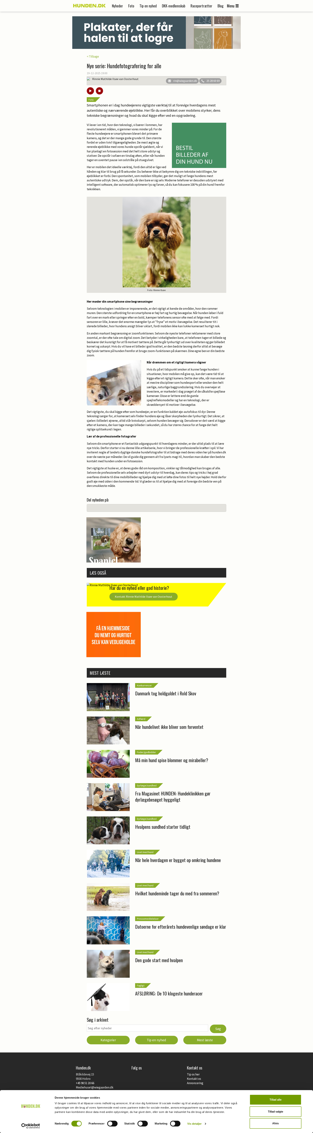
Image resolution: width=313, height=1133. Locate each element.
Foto (131, 6)
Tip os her (193, 1074)
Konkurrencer (144, 685)
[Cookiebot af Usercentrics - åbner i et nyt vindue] (31, 1126)
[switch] (112, 1123)
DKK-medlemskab (173, 6)
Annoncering (195, 1083)
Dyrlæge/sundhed (146, 785)
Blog (221, 6)
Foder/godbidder (146, 752)
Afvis (275, 1123)
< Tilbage (93, 56)
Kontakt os (194, 1079)
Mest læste (205, 1040)
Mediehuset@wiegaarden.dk (94, 1087)
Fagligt (140, 985)
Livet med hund (145, 852)
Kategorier (108, 1040)
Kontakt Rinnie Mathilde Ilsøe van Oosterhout (143, 596)
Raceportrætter (201, 6)
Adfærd (141, 719)
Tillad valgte (275, 1111)
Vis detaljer (194, 1123)
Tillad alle (275, 1099)
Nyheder (117, 6)
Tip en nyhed (148, 6)
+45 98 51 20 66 (85, 1083)
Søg (218, 1029)
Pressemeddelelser (148, 918)
